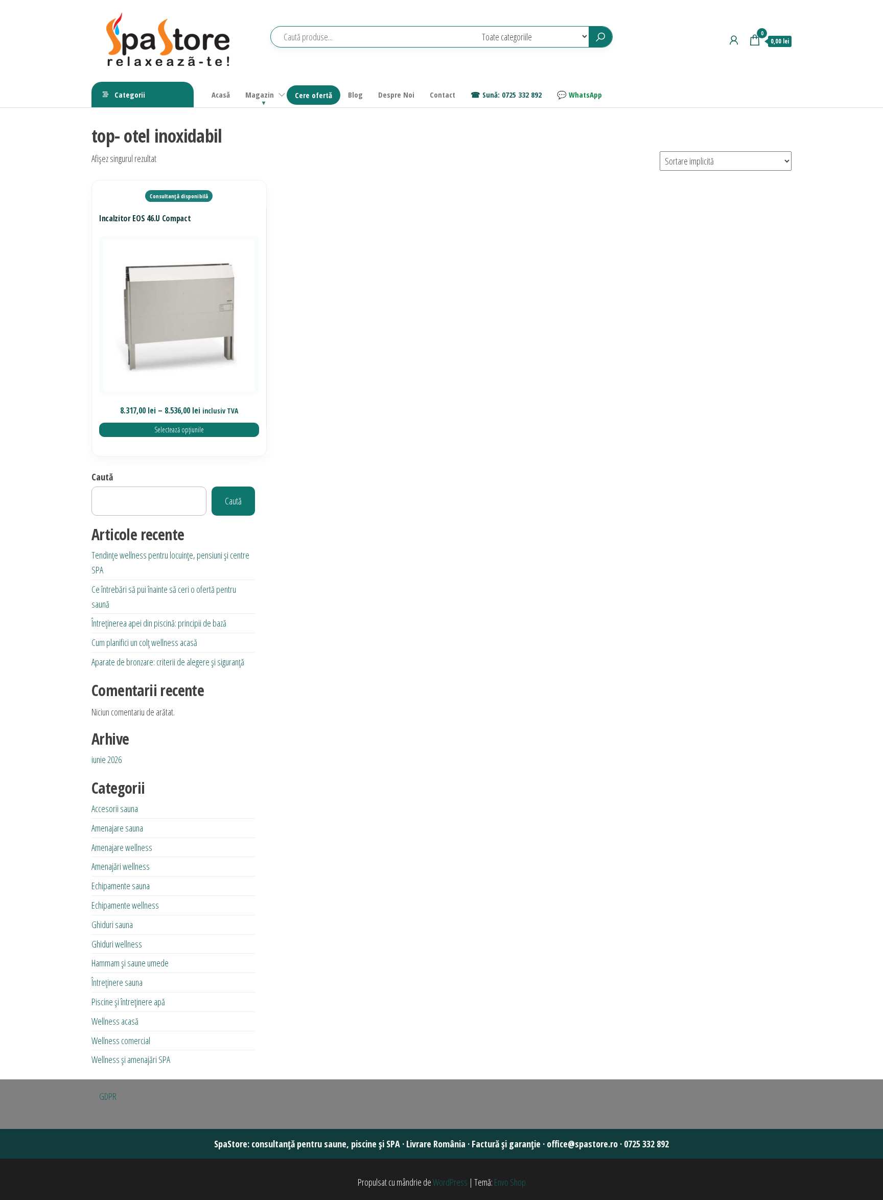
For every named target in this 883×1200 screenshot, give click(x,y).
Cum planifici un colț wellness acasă (144, 642)
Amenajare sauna (117, 828)
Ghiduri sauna (112, 924)
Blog (355, 94)
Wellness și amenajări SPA (130, 1059)
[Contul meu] (733, 40)
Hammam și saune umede (130, 963)
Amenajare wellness (121, 847)
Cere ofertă (313, 95)
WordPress (450, 1182)
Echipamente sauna (120, 886)
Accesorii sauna (114, 808)
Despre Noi (396, 94)
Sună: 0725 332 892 (512, 94)
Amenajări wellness (120, 866)
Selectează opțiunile (179, 429)
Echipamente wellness (125, 905)
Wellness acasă (114, 1021)
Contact (442, 94)
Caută (102, 477)
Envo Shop (510, 1182)
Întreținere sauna (117, 982)
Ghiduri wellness (116, 944)
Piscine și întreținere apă (128, 1002)
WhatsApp (585, 94)
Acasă (221, 94)
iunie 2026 (106, 759)
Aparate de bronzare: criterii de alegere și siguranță (167, 662)
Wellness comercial (120, 1040)
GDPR (108, 1096)
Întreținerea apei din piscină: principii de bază (158, 623)
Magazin (259, 94)
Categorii (129, 94)
